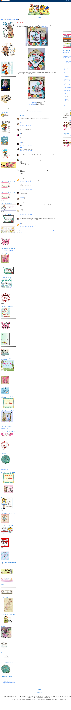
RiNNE (21, 147)
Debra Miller (22, 153)
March (66, 99)
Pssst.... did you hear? (67, 77)
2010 (65, 105)
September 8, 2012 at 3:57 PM (26, 189)
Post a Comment (19, 228)
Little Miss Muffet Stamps (26, 25)
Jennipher (21, 202)
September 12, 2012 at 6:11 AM (26, 226)
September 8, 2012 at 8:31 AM (26, 181)
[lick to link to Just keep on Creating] (8, 623)
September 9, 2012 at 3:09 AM (26, 200)
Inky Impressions (34, 102)
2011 (65, 103)
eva (20, 122)
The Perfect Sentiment (32, 104)
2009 (65, 106)
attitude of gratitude (12, 19)
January (66, 102)
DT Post (32, 111)
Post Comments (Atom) (24, 232)
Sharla (21, 142)
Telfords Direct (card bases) (67, 60)
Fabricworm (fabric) (66, 52)
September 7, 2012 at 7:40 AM (26, 139)
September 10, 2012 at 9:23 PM (26, 221)
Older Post (54, 230)
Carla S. (21, 117)
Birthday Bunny (20, 22)
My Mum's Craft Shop (34, 103)
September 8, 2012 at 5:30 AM (26, 166)
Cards (2, 19)
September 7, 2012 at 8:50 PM (26, 156)
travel (17, 19)
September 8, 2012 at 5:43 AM (26, 176)
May (65, 96)
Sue (20, 133)
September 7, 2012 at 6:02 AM (26, 125)
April (65, 97)
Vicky (21, 168)
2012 (65, 73)
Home (37, 230)
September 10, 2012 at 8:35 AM (26, 206)
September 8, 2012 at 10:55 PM (26, 194)
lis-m (20, 209)
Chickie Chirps (39, 8)
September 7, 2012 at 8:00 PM (26, 150)
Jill (20, 223)
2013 (65, 72)
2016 (65, 69)
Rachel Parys (22, 197)
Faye (20, 127)
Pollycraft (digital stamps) (66, 57)
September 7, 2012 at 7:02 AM (26, 130)
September (66, 76)
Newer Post (19, 230)
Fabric (7, 19)
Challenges (29, 111)
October (66, 75)
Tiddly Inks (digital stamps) (67, 62)
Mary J (21, 191)
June (65, 94)
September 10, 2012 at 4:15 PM (26, 214)
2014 (65, 71)
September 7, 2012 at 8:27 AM (26, 145)
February (66, 100)
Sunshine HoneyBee (23, 158)
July (65, 93)
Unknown (21, 178)
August (66, 92)
